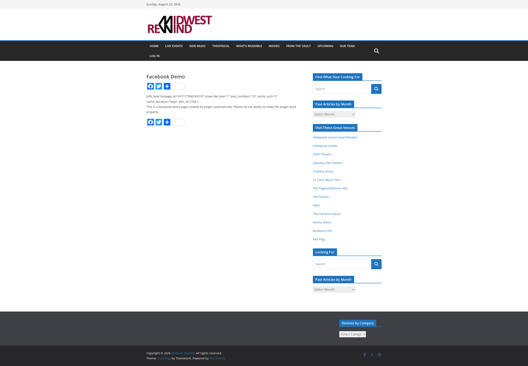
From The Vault (298, 46)
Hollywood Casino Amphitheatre (335, 137)
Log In (155, 56)
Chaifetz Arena (323, 171)
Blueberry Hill (323, 231)
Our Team (347, 46)
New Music (197, 46)
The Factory (321, 197)
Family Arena (322, 222)
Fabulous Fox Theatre (327, 163)
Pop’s (316, 205)
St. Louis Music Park (326, 180)
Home (154, 46)
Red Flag (319, 239)
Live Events (174, 46)
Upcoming (325, 46)
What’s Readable (249, 46)
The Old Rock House (327, 214)
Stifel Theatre (322, 154)
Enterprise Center (325, 146)
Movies (274, 46)
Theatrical (221, 46)
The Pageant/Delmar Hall (330, 188)
